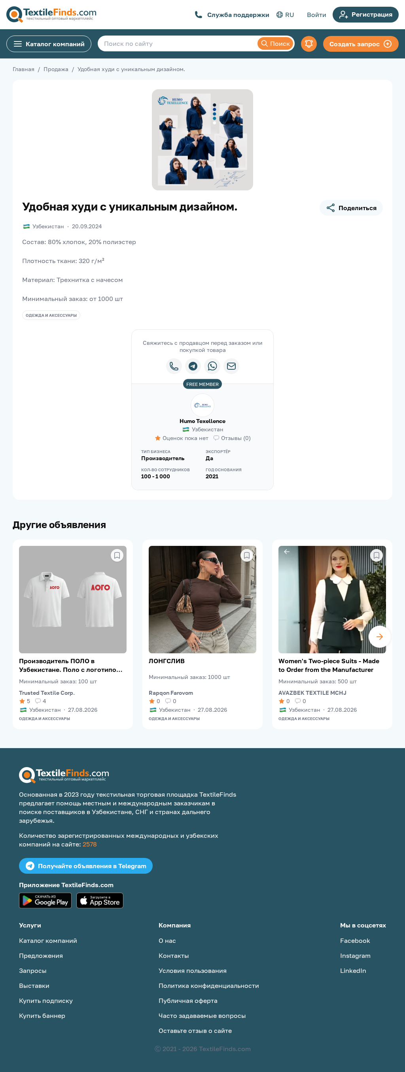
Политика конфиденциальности (209, 985)
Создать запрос (354, 44)
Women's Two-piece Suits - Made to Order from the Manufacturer (328, 665)
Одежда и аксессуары (51, 315)
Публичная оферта (188, 1000)
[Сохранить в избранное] (117, 555)
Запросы (33, 970)
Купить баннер (42, 1015)
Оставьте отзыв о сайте (195, 1030)
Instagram (355, 955)
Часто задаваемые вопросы (202, 1015)
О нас (167, 940)
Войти (316, 15)
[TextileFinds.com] (51, 14)
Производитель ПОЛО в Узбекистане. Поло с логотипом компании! (70, 665)
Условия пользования (193, 970)
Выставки (34, 985)
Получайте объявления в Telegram (92, 866)
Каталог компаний (55, 44)
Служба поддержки (238, 15)
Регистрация (372, 14)
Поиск (280, 43)
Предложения (41, 955)
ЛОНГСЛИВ (167, 661)
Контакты (174, 955)
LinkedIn (353, 970)
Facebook (355, 940)
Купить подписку (46, 1000)
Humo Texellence (202, 421)
